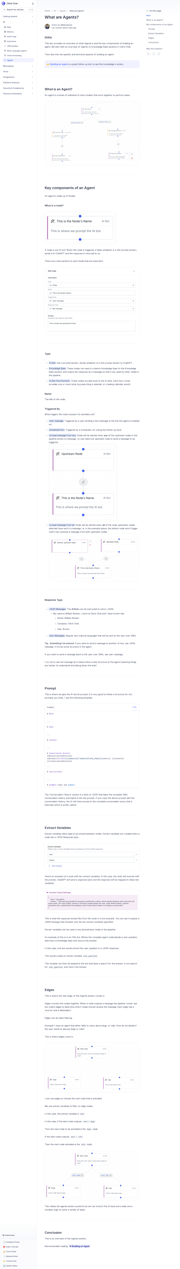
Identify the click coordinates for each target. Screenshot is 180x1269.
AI (55, 11)
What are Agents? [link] (77, 11)
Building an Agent (59, 64)
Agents (63, 11)
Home (47, 11)
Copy (135, 713)
